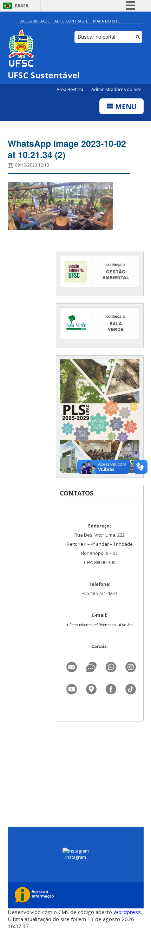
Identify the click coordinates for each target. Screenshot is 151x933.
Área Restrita (70, 89)
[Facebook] (111, 687)
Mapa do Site (106, 21)
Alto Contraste (71, 21)
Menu (125, 106)
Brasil (22, 6)
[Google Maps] (91, 687)
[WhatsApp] (111, 665)
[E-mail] (72, 665)
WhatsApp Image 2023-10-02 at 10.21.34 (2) (67, 149)
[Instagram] (131, 665)
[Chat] (91, 665)
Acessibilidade (35, 21)
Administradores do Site (116, 89)
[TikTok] (131, 687)
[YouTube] (72, 687)
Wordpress (127, 911)
